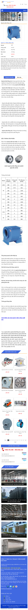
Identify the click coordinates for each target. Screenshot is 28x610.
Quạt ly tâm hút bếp (20, 411)
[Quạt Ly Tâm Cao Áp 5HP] (7, 424)
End (15, 442)
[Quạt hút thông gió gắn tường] (20, 383)
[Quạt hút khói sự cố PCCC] (7, 362)
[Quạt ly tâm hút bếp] (20, 403)
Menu (25, 10)
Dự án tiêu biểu (9, 466)
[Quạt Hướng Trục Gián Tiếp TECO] (20, 424)
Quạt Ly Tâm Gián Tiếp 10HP (7, 412)
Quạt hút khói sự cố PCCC (7, 369)
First (5, 440)
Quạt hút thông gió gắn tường (20, 391)
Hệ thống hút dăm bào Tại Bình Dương (14, 519)
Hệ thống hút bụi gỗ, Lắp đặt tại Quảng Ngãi (14, 484)
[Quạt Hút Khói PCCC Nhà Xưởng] (20, 362)
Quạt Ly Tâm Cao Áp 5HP (7, 431)
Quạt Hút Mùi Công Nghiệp (7, 390)
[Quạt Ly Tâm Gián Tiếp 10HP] (7, 403)
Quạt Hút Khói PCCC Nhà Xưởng (20, 370)
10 (25, 440)
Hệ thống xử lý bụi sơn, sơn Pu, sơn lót (14, 553)
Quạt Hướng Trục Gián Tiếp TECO (20, 432)
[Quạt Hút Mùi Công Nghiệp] (7, 383)
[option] (14, 33)
